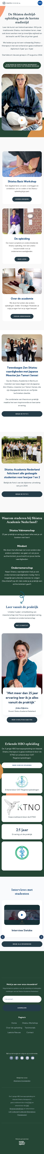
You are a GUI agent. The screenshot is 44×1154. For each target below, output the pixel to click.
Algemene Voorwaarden (22, 1081)
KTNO (29, 1102)
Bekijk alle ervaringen (22, 944)
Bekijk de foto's (22, 414)
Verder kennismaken (22, 316)
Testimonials (30, 1027)
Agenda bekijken (22, 199)
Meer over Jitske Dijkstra (22, 720)
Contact (30, 1032)
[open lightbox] (22, 120)
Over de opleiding (14, 1027)
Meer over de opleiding (22, 765)
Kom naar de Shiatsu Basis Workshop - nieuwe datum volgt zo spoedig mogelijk (22, 65)
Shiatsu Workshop (30, 1023)
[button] (40, 3)
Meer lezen (22, 259)
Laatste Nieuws (14, 1032)
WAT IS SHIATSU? (22, 625)
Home (14, 1023)
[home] (12, 3)
